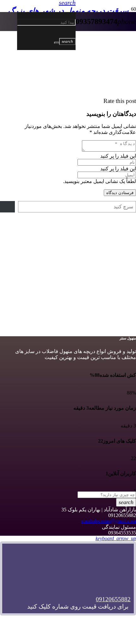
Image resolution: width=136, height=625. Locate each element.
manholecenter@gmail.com (108, 521)
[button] (116, 538)
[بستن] (56, 43)
